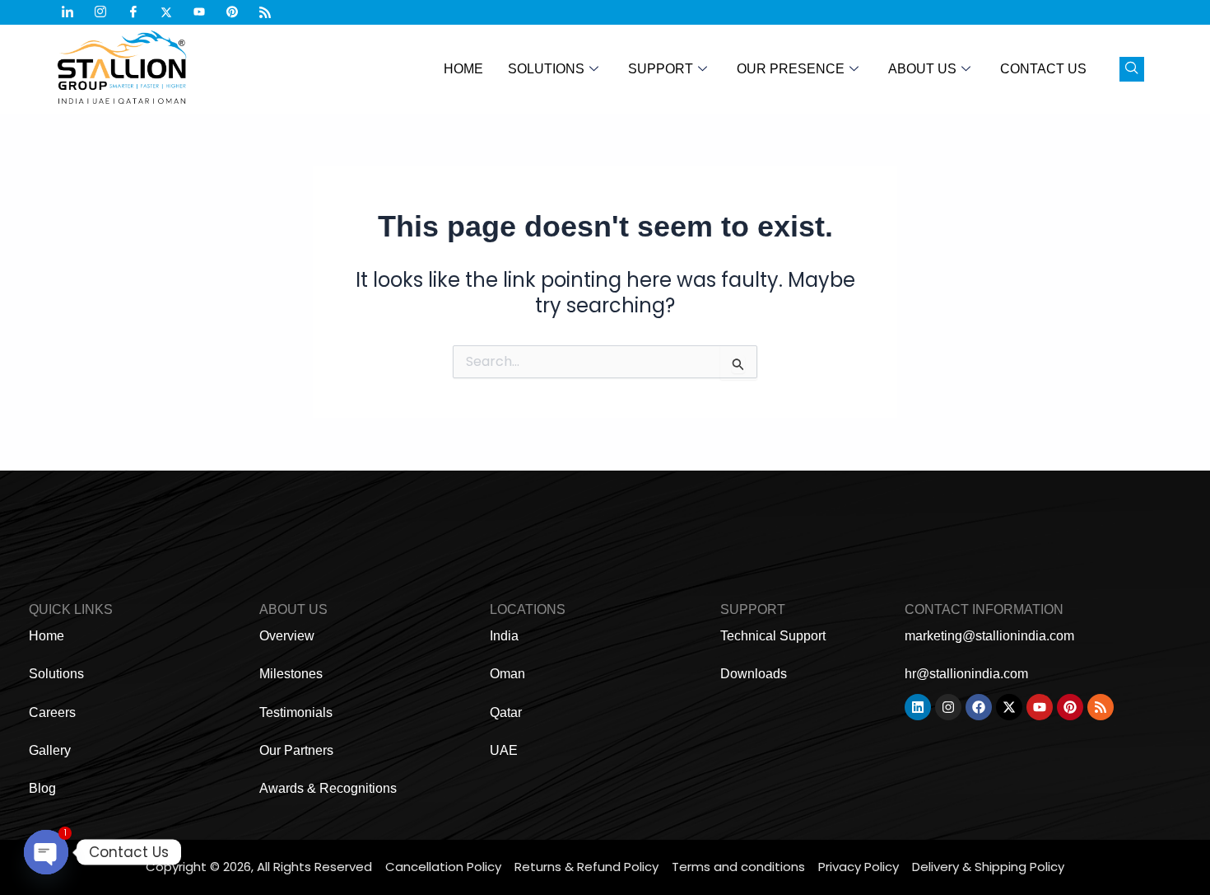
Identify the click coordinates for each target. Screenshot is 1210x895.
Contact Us (1043, 69)
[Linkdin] (74, 12)
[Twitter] (173, 12)
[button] (1131, 69)
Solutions (546, 69)
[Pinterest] (238, 12)
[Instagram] (107, 12)
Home (463, 69)
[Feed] (271, 12)
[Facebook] (140, 12)
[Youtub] (205, 12)
